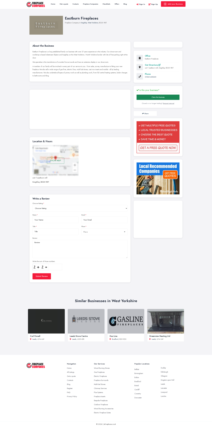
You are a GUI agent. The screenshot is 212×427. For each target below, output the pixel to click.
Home (53, 4)
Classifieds (106, 4)
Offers (117, 4)
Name (34, 215)
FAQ (68, 392)
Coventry (137, 393)
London (163, 396)
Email (83, 215)
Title (34, 226)
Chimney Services (100, 388)
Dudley (163, 368)
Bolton (136, 377)
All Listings (70, 372)
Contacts (76, 4)
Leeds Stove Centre (79, 336)
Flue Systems (98, 392)
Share (146, 113)
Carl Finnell (35, 336)
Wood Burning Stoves (102, 368)
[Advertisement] (80, 110)
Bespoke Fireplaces (100, 400)
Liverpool (164, 392)
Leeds (34, 339)
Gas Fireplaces (99, 372)
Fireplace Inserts (99, 396)
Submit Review (42, 276)
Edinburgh (164, 372)
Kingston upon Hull (167, 380)
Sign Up (154, 4)
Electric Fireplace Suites (102, 412)
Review (35, 238)
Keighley (84, 22)
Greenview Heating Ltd (159, 336)
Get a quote (64, 4)
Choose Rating (38, 203)
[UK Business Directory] (158, 178)
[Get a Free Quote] (158, 137)
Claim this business (158, 97)
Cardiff (136, 389)
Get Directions (152, 65)
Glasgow (164, 376)
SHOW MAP (55, 160)
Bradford (115, 339)
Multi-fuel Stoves (99, 384)
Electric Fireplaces (100, 376)
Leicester (164, 388)
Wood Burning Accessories (103, 408)
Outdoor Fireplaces (101, 404)
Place (83, 226)
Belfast (136, 369)
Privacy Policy (72, 396)
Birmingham (138, 373)
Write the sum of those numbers (44, 261)
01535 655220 (150, 77)
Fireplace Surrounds (101, 380)
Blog (125, 4)
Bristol (136, 385)
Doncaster (138, 397)
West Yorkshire (93, 22)
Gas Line (113, 336)
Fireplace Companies (90, 4)
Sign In (142, 4)
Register (70, 388)
